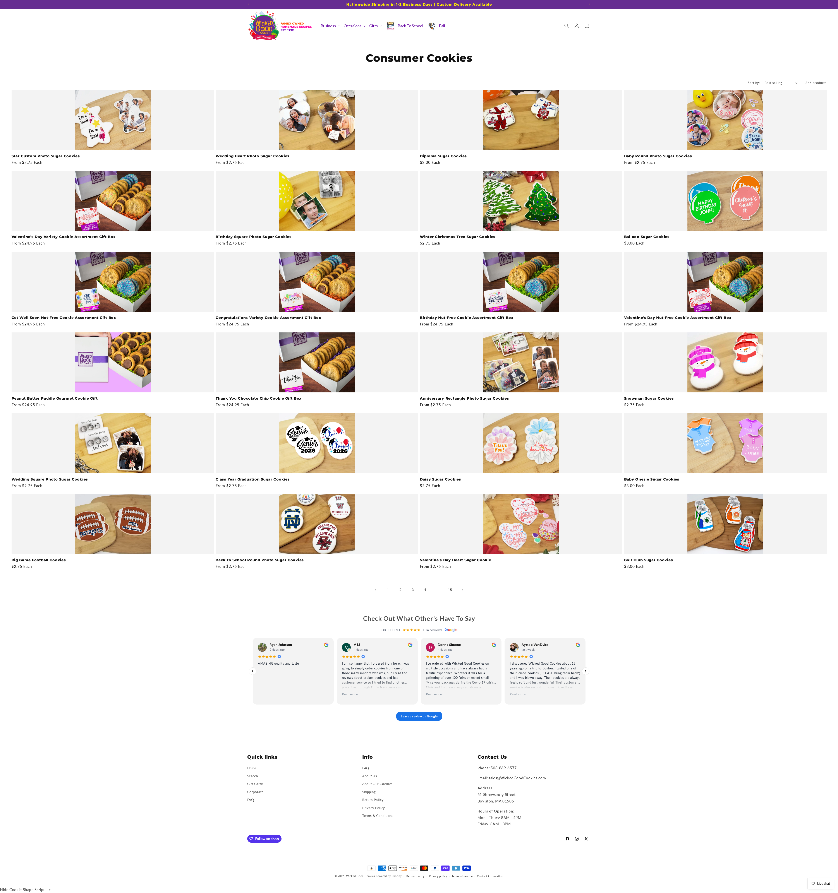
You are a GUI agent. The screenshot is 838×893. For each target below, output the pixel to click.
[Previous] (252, 671)
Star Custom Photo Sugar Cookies (46, 156)
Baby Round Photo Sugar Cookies (658, 156)
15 (450, 589)
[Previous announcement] (248, 4)
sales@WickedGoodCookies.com (517, 778)
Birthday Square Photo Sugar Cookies (253, 237)
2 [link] (400, 589)
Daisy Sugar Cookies (440, 479)
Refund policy (415, 876)
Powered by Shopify (389, 876)
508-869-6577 (504, 767)
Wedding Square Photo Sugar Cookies (50, 479)
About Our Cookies (377, 784)
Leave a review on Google (419, 716)
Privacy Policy (373, 807)
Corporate (255, 792)
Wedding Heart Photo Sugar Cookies (252, 156)
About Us (369, 776)
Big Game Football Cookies (39, 560)
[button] (567, 26)
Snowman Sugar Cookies (649, 398)
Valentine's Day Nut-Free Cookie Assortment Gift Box (678, 318)
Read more (349, 694)
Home (252, 768)
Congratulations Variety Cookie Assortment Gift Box (268, 318)
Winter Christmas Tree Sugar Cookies (457, 237)
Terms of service (462, 876)
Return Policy (372, 800)
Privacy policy (438, 876)
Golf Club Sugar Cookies (648, 560)
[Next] (585, 671)
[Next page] (462, 590)
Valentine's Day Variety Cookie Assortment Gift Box (64, 237)
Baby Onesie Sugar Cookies (651, 479)
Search (252, 776)
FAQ (250, 800)
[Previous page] (376, 590)
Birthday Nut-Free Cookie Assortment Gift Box (466, 318)
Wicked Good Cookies (360, 876)
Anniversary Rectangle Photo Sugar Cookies (464, 398)
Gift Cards (255, 784)
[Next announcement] (589, 4)
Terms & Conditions (377, 816)
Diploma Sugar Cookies (443, 156)
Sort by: (754, 83)
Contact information (490, 876)
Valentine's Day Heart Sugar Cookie (455, 560)
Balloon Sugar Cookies (647, 237)
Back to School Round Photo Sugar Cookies (260, 560)
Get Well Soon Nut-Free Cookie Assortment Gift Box (64, 318)
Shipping (369, 792)
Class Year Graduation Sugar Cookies (253, 479)
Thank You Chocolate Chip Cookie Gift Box (259, 398)
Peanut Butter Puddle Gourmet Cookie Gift (55, 398)
